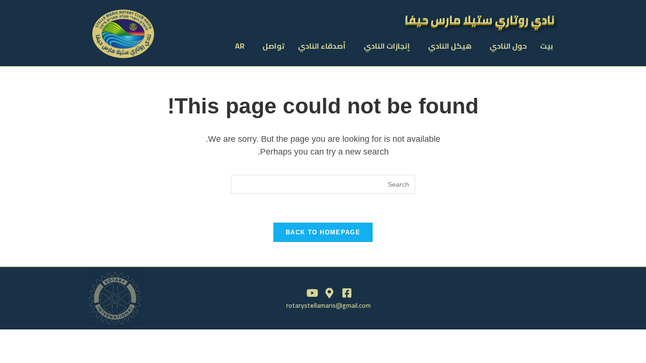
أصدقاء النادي (322, 46)
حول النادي (508, 46)
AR (239, 46)
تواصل (273, 46)
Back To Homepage (323, 232)
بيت (546, 46)
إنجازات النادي (387, 46)
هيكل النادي (449, 46)
